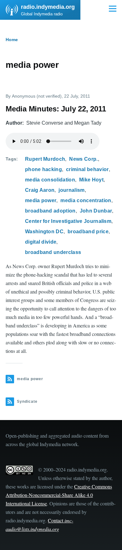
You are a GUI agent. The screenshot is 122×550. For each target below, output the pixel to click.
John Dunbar (96, 210)
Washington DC (44, 231)
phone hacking (43, 169)
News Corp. (83, 159)
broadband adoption (50, 210)
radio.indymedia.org (48, 7)
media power (41, 200)
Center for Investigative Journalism (68, 221)
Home (12, 39)
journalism (71, 190)
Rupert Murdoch (45, 159)
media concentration (85, 200)
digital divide (40, 242)
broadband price (88, 231)
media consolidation (50, 179)
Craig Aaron (40, 190)
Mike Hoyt (91, 179)
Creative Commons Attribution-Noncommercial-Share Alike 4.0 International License (59, 495)
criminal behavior (87, 169)
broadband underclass (53, 252)
